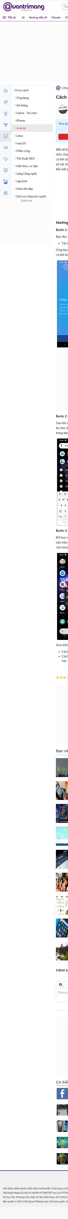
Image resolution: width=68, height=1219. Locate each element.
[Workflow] (5, 125)
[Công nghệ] (5, 136)
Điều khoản (21, 1188)
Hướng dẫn (44, 1188)
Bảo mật (32, 1188)
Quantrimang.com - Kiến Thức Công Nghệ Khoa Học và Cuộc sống (25, 7)
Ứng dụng (57, 1188)
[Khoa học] (5, 193)
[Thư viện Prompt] (5, 102)
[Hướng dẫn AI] (5, 113)
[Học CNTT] (5, 147)
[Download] (5, 159)
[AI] (5, 90)
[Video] (5, 170)
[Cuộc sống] (5, 181)
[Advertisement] (26, 226)
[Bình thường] (64, 677)
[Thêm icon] (60, 984)
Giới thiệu (8, 1188)
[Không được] (57, 677)
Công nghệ (21, 90)
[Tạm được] (61, 677)
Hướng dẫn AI (38, 17)
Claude (56, 17)
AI (23, 17)
